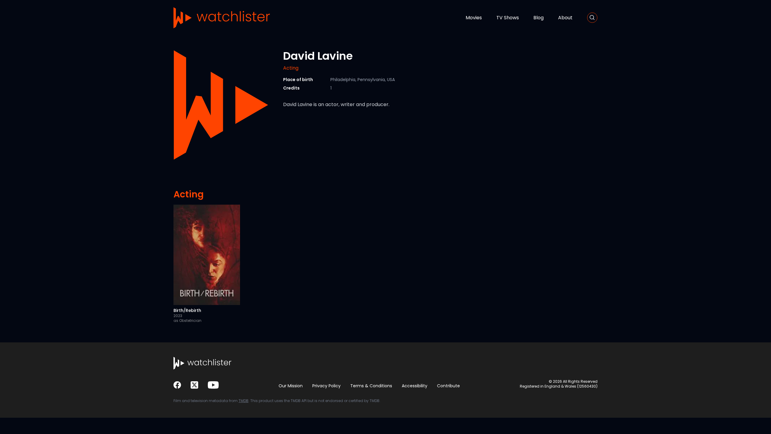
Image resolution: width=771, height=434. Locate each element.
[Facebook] (177, 385)
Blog (538, 17)
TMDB (243, 400)
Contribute (448, 386)
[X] (194, 385)
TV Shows (507, 17)
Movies (474, 17)
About (565, 17)
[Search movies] (592, 17)
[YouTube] (213, 385)
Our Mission (291, 386)
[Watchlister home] (221, 17)
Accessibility (414, 386)
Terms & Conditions (371, 386)
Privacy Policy (326, 386)
